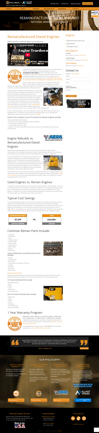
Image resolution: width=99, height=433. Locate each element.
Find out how (82, 55)
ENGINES (9, 9)
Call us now (57, 400)
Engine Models (71, 43)
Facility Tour (64, 3)
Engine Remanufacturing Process (76, 40)
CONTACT (76, 9)
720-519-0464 (50, 423)
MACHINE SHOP (49, 9)
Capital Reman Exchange (48, 416)
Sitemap (60, 431)
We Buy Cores (55, 3)
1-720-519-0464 (87, 3)
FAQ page (38, 114)
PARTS (23, 9)
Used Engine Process (72, 46)
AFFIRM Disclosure (78, 424)
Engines (70, 35)
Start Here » (80, 66)
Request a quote (75, 3)
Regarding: (69, 86)
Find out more (36, 400)
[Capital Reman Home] (19, 4)
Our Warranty (13, 400)
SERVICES (36, 9)
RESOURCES (62, 9)
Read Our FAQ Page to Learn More (41, 328)
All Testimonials (84, 348)
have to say (85, 60)
